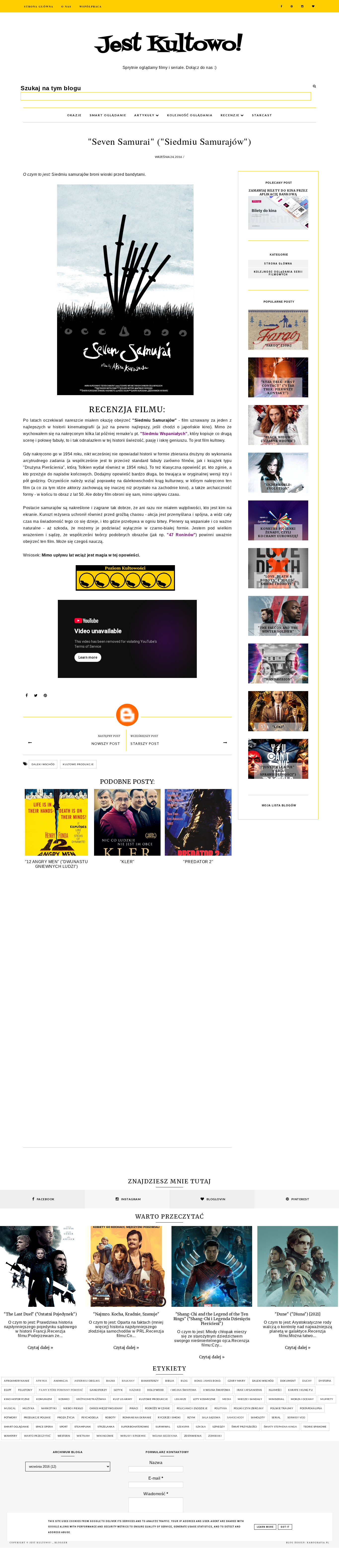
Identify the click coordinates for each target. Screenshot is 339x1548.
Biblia (169, 1380)
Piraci (134, 1408)
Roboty (110, 1417)
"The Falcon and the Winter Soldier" (278, 629)
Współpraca (90, 6)
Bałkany (128, 1380)
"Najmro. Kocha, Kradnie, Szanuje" (126, 1314)
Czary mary (236, 1380)
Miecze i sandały (250, 1399)
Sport (64, 1426)
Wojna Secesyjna (164, 1435)
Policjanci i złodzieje (192, 1408)
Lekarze (180, 1399)
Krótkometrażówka (91, 1399)
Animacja (61, 1380)
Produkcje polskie (37, 1417)
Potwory (10, 1417)
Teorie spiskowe (315, 1426)
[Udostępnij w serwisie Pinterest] (45, 696)
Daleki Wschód (43, 764)
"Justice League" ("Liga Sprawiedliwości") (278, 770)
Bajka (110, 1380)
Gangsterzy (98, 1389)
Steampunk (82, 1426)
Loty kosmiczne (204, 1399)
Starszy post (145, 743)
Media (226, 1399)
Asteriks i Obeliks (87, 1380)
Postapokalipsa (311, 1408)
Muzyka (28, 1408)
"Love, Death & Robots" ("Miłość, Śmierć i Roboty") (278, 580)
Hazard (134, 1389)
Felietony (25, 1389)
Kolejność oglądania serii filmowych (278, 273)
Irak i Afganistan (249, 1389)
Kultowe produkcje (78, 764)
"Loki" (278, 727)
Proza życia (66, 1417)
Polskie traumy (281, 1408)
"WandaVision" (278, 679)
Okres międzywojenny (106, 1408)
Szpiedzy (218, 1426)
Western (64, 1435)
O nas (66, 6)
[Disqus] (127, 947)
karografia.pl (318, 1543)
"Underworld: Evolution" (278, 486)
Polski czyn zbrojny (249, 1408)
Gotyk (118, 1389)
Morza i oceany (302, 1399)
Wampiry (10, 1435)
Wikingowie (105, 1435)
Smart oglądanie (16, 1426)
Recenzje (230, 115)
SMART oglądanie (108, 115)
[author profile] (127, 715)
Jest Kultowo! (169, 45)
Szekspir (183, 1426)
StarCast (262, 115)
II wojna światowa (216, 1389)
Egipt (7, 1389)
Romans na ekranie (137, 1417)
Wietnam (83, 1435)
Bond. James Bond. (207, 1380)
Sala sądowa (211, 1417)
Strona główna (278, 263)
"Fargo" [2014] (278, 345)
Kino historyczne (17, 1399)
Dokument (288, 1380)
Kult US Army (122, 1399)
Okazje (74, 115)
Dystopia (325, 1380)
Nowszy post (106, 743)
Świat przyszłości (244, 1426)
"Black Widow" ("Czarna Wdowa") (278, 439)
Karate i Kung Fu (300, 1389)
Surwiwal (163, 1426)
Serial (276, 1417)
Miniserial (276, 1399)
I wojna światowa (183, 1389)
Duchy (307, 1380)
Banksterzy (150, 1380)
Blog (184, 1380)
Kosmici (64, 1399)
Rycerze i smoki (169, 1417)
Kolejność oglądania (190, 115)
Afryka (41, 1380)
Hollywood (155, 1389)
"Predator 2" (198, 862)
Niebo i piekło (73, 1408)
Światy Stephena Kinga (280, 1426)
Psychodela (90, 1417)
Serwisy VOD (296, 1417)
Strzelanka (106, 1426)
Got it (285, 1527)
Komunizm (44, 1399)
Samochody (235, 1417)
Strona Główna (38, 6)
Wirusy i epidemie (133, 1435)
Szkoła (201, 1426)
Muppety (326, 1399)
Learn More (265, 1527)
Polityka (220, 1408)
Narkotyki (49, 1408)
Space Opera (44, 1426)
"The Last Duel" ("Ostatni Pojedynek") (40, 1314)
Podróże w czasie (157, 1408)
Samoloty (258, 1417)
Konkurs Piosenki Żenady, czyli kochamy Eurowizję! (278, 532)
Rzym (191, 1417)
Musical (10, 1408)
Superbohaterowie (135, 1426)
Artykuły (145, 115)
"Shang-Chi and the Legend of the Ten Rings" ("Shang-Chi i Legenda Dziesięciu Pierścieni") (211, 1319)
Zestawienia (193, 1435)
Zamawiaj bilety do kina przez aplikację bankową (278, 192)
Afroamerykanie (16, 1380)
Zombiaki (215, 1435)
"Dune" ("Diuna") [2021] (297, 1314)
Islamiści (275, 1389)
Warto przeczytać (37, 1435)
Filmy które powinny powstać (61, 1389)
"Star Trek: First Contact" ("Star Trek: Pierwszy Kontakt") (278, 387)
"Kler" (127, 862)
